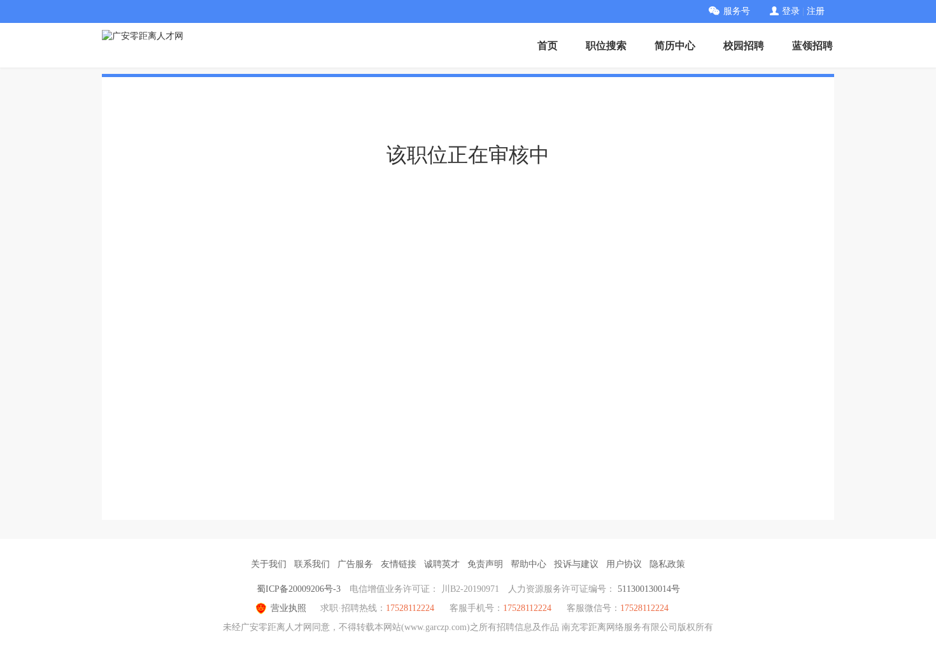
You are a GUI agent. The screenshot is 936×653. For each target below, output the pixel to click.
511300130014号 (649, 589)
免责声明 (485, 564)
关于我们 (269, 564)
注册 (816, 11)
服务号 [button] (736, 11)
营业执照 (288, 608)
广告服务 (355, 564)
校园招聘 (743, 45)
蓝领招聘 (812, 45)
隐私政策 (667, 564)
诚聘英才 (442, 564)
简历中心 (675, 45)
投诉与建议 (576, 564)
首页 (547, 45)
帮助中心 (528, 564)
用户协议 (624, 564)
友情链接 (398, 564)
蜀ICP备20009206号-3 (299, 589)
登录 (791, 11)
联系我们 (312, 564)
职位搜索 (606, 45)
